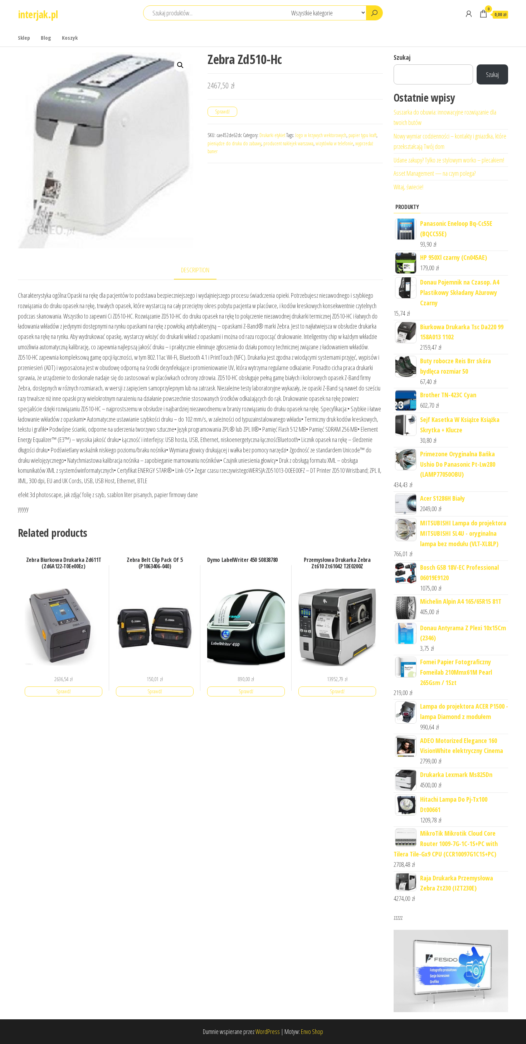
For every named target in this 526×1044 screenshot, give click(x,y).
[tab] (200, 270)
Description (195, 270)
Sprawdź (222, 111)
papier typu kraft (362, 135)
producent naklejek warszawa (288, 143)
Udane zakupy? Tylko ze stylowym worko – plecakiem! (449, 160)
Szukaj (402, 57)
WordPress (267, 1031)
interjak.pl (38, 14)
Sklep (24, 37)
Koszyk (70, 37)
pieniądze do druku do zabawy (234, 143)
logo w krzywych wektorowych (320, 135)
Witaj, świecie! (408, 187)
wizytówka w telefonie (334, 143)
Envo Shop (312, 1031)
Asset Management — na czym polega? (435, 173)
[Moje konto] (468, 13)
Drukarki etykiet (272, 135)
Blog (46, 37)
